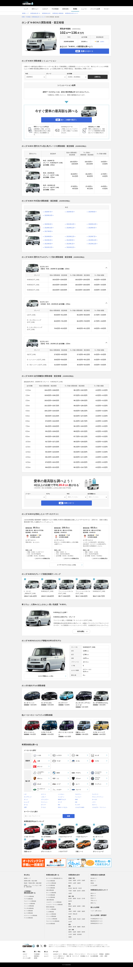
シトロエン (61, 794)
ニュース (84, 9)
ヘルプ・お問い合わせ (96, 910)
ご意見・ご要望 (103, 956)
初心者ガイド (94, 878)
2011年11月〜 (70, 247)
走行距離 (69, 73)
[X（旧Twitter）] (41, 945)
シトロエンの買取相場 (51, 918)
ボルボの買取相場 (50, 923)
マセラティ (78, 794)
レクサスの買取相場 (51, 883)
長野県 (74, 898)
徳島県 (70, 926)
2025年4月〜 (70, 212)
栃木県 (79, 890)
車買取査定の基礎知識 (57, 13)
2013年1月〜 (70, 243)
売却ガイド (93, 898)
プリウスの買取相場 (29, 896)
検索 (68, 816)
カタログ (45, 9)
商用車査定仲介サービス (97, 923)
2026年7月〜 (49, 212)
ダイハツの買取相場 (51, 892)
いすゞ (26, 794)
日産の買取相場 (50, 890)
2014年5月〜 (70, 240)
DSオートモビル (62, 807)
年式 (26, 73)
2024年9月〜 (92, 212)
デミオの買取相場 (28, 917)
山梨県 (70, 893)
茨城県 (74, 890)
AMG (76, 799)
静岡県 (79, 906)
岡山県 (79, 919)
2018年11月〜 (71, 228)
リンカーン (61, 797)
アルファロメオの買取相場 (52, 921)
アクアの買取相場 (28, 898)
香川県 (74, 926)
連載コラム (93, 903)
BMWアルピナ (62, 799)
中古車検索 (55, 9)
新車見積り (65, 9)
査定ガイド (93, 893)
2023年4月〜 (49, 224)
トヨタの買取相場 (50, 880)
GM (76, 802)
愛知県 (70, 906)
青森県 (74, 880)
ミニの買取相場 (50, 911)
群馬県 (83, 890)
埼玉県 (80, 888)
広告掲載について (84, 956)
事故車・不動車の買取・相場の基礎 (32, 883)
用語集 (92, 883)
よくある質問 (94, 885)
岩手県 (79, 880)
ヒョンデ (26, 802)
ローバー (43, 804)
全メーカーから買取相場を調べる (54, 878)
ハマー (94, 802)
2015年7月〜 (92, 236)
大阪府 (70, 911)
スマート (43, 794)
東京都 (70, 888)
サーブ (60, 802)
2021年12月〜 (71, 224)
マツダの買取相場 (50, 895)
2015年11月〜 (71, 236)
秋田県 (70, 883)
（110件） (102, 41)
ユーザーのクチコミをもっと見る (66, 565)
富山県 (79, 898)
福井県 (70, 901)
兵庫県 (74, 911)
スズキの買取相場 (50, 888)
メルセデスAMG (79, 807)
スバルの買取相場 (50, 897)
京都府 (79, 911)
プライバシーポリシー (80, 954)
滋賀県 (83, 911)
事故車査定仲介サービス (97, 921)
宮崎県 (74, 934)
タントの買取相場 (28, 910)
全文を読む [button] (81, 631)
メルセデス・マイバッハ (99, 807)
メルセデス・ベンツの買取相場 (53, 902)
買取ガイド (93, 895)
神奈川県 (75, 888)
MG (59, 804)
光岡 (25, 807)
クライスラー (45, 799)
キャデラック (28, 797)
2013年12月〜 (93, 240)
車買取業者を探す (46, 13)
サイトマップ (75, 956)
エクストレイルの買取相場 (30, 915)
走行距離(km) (91, 493)
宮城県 (83, 880)
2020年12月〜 (93, 224)
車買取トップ (25, 13)
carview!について (57, 954)
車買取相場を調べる (35, 13)
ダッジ (26, 799)
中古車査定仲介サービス (97, 918)
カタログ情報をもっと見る (45, 676)
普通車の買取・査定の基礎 (30, 880)
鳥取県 (70, 919)
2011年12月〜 (49, 247)
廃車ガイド (93, 880)
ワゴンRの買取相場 (28, 908)
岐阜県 (74, 906)
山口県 (70, 921)
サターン (94, 804)
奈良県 (70, 914)
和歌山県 (75, 914)
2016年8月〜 (49, 236)
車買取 (75, 9)
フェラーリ (95, 794)
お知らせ (71, 954)
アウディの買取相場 (51, 909)
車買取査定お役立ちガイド (71, 13)
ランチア (77, 804)
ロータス (94, 799)
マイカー (106, 9)
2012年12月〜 (93, 243)
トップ (26, 9)
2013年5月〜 (49, 243)
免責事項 (107, 954)
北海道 (70, 880)
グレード (48, 73)
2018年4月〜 (92, 228)
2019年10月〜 (49, 228)
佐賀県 (74, 932)
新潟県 (70, 898)
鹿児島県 (79, 934)
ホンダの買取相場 (50, 885)
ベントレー (78, 797)
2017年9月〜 (49, 231)
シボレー (43, 797)
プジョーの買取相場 (51, 916)
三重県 (83, 906)
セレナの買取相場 (28, 913)
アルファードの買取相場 (30, 901)
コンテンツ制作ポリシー (59, 956)
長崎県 (79, 932)
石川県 (83, 898)
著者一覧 (69, 956)
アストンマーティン (97, 797)
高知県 (83, 926)
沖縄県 (70, 937)
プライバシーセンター (92, 954)
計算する (98, 77)
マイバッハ (44, 802)
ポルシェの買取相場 (51, 914)
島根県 (74, 919)
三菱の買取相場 (50, 899)
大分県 (70, 934)
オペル (26, 804)
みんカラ (46, 956)
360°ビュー (35, 9)
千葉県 (70, 890)
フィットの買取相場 (29, 906)
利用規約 (101, 954)
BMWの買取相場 (50, 907)
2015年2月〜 (49, 240)
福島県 (79, 883)
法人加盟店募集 (94, 956)
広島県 (83, 919)
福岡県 (70, 932)
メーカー (27, 493)
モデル (48, 493)
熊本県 (83, 932)
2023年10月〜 (49, 215)
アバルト (43, 807)
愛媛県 (79, 926)
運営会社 (65, 954)
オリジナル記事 (95, 9)
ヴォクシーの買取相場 (29, 903)
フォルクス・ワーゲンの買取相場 (54, 904)
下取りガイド (94, 900)
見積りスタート (84, 51)
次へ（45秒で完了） (66, 120)
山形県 (74, 883)
